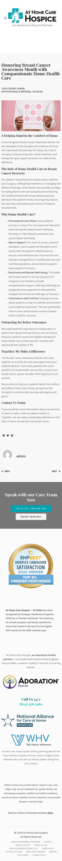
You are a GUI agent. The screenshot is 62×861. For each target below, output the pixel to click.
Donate (48, 841)
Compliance (47, 848)
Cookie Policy (39, 855)
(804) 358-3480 (30, 704)
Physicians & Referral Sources (23, 91)
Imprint (53, 851)
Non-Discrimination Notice (24, 848)
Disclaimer (22, 855)
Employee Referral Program (25, 841)
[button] (3, 435)
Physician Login (14, 851)
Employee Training (35, 851)
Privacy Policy (23, 845)
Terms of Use (40, 845)
